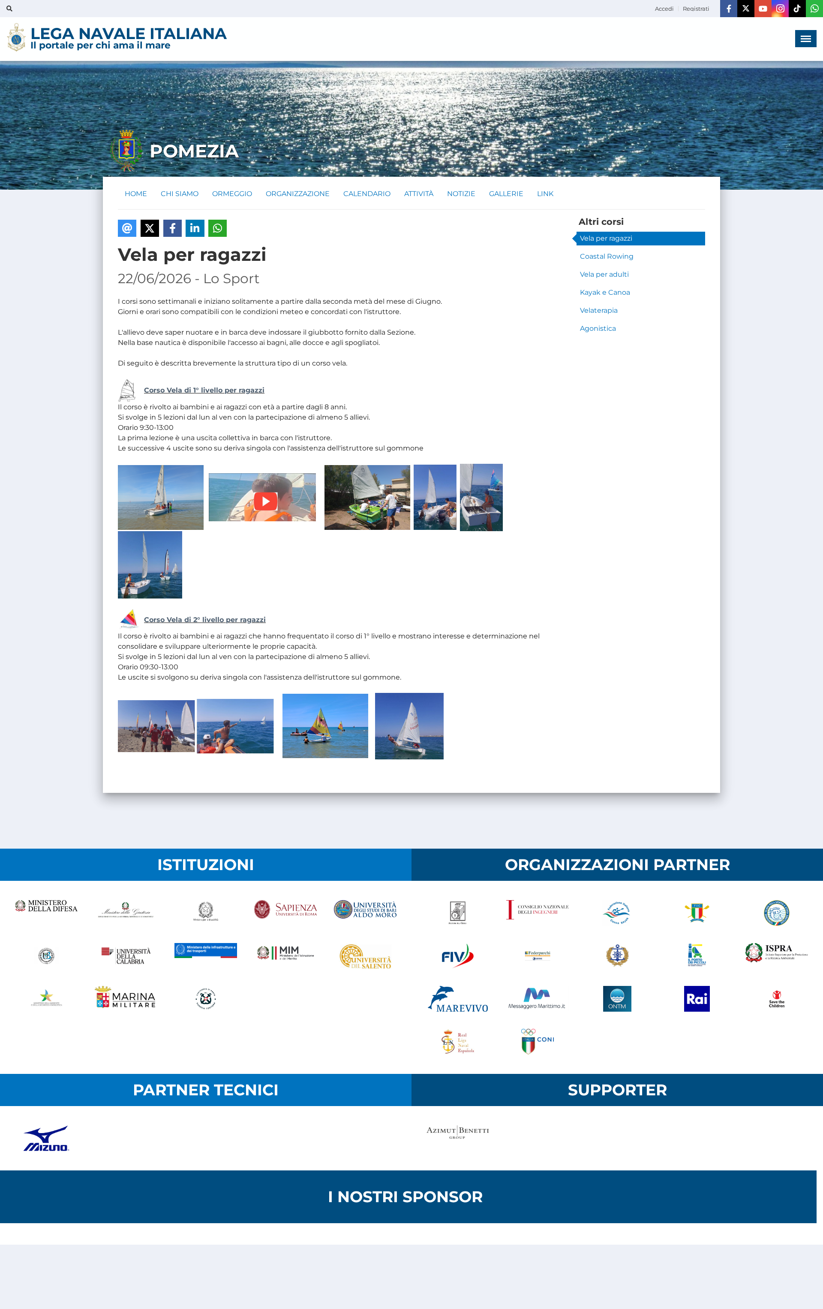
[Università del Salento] (365, 956)
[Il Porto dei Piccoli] (697, 956)
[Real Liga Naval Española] (457, 1042)
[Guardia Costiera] (205, 999)
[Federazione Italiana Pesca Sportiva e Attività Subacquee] (776, 913)
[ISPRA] (776, 956)
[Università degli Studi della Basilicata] (46, 956)
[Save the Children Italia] (776, 999)
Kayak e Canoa (605, 292)
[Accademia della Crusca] (457, 913)
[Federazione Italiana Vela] (457, 956)
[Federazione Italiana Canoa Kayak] (617, 913)
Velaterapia (599, 310)
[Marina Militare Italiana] (126, 999)
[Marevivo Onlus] (457, 999)
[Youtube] (763, 8)
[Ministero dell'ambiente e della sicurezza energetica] (46, 999)
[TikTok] (797, 8)
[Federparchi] (537, 956)
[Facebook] (728, 8)
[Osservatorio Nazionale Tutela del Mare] (617, 999)
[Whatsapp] (814, 8)
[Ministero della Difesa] (46, 913)
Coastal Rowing (607, 256)
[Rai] (697, 999)
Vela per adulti (604, 274)
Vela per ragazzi (606, 238)
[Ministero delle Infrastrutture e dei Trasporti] (205, 956)
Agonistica (598, 328)
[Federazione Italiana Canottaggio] (697, 913)
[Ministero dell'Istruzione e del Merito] (285, 956)
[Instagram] (780, 8)
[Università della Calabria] (126, 956)
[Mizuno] (46, 1138)
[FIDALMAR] (617, 956)
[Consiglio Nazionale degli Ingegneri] (537, 913)
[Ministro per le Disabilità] (205, 913)
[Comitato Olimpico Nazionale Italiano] (537, 1042)
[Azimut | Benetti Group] (457, 1138)
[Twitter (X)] (745, 8)
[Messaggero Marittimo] (537, 999)
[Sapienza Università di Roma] (285, 913)
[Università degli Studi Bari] (365, 913)
